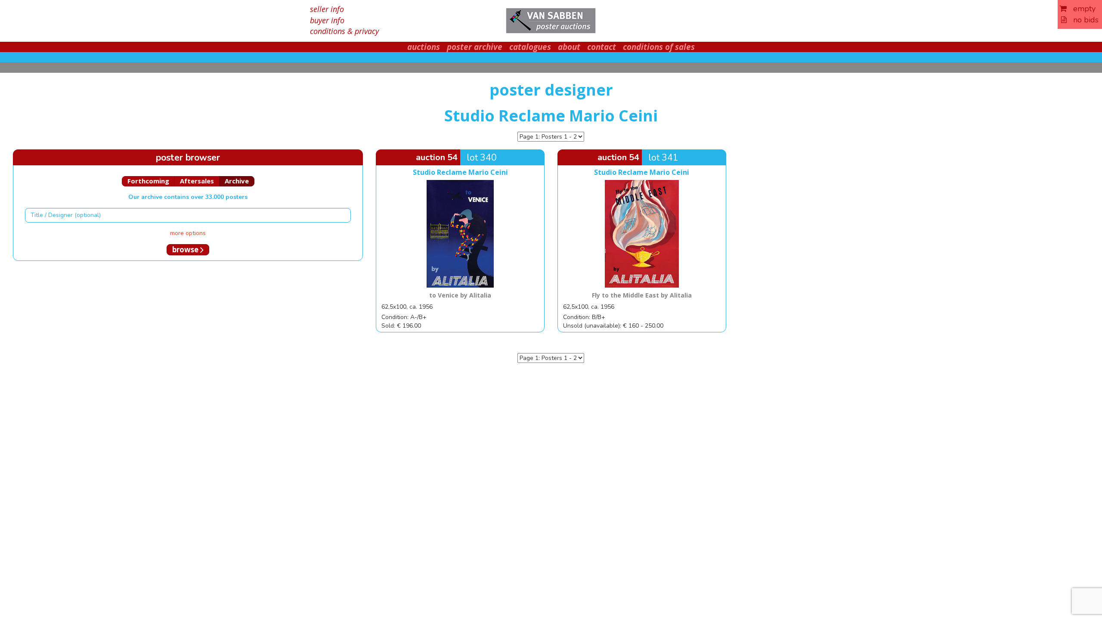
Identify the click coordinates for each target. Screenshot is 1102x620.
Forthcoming (148, 181)
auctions (423, 47)
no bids (1083, 20)
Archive (237, 181)
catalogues (530, 47)
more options (188, 233)
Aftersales (197, 181)
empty (1081, 8)
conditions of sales (659, 47)
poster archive (474, 47)
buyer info (327, 20)
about (569, 47)
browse (186, 249)
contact (601, 47)
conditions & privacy (344, 31)
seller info (327, 9)
